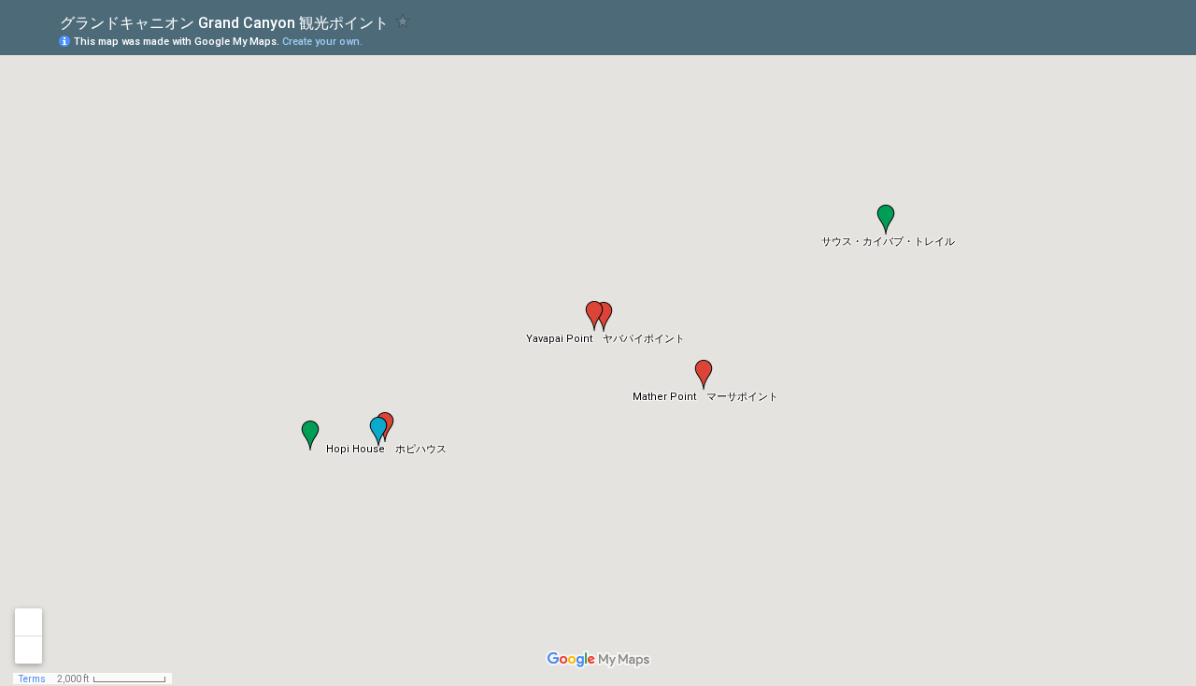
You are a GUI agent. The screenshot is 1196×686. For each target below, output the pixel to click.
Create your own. (322, 42)
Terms (32, 679)
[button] (704, 375)
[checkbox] (403, 21)
